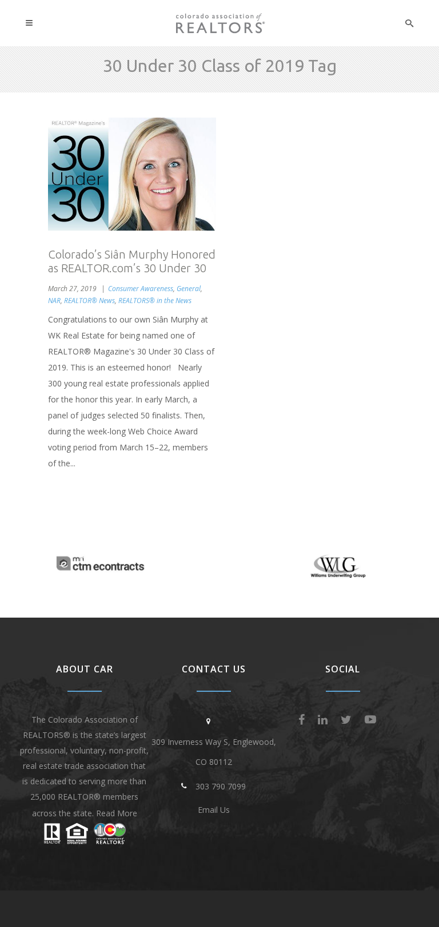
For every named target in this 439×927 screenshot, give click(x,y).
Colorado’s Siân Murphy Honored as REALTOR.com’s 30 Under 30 (131, 261)
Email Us (214, 809)
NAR (54, 300)
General (189, 288)
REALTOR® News (89, 300)
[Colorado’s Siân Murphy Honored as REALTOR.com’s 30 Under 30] (132, 174)
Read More (116, 813)
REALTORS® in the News (154, 300)
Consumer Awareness (140, 288)
